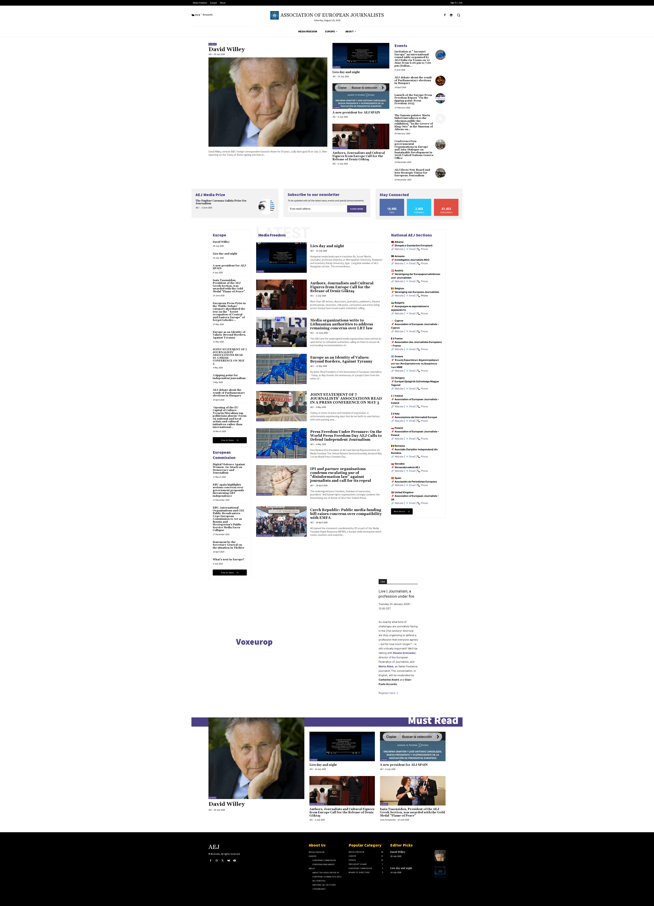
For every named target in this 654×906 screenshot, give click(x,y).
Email (412, 249)
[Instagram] (216, 860)
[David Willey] (267, 102)
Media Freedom (340, 148)
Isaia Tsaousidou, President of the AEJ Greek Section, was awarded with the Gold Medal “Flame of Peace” (229, 286)
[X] (222, 860)
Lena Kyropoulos (387, 819)
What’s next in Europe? (228, 559)
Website (399, 249)
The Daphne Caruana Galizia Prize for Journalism (221, 202)
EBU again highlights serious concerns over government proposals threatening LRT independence (228, 490)
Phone (424, 249)
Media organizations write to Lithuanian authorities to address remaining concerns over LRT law (341, 324)
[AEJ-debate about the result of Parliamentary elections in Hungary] (440, 81)
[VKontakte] (229, 860)
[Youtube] (234, 860)
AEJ (210, 54)
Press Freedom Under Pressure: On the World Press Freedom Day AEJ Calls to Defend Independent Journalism (346, 436)
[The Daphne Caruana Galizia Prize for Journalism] (266, 207)
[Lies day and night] (360, 55)
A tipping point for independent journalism (229, 377)
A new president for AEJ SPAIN (356, 112)
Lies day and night (346, 72)
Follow (419, 200)
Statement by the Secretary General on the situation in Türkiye (228, 545)
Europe (212, 44)
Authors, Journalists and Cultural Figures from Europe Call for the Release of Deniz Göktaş (358, 156)
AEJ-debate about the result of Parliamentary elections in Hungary (413, 80)
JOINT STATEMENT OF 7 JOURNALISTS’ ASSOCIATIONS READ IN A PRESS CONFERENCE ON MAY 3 (230, 356)
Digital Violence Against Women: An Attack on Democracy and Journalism (229, 469)
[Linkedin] (451, 15)
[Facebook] (445, 15)
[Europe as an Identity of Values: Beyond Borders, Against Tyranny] (281, 369)
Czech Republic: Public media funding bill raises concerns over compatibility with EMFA (346, 514)
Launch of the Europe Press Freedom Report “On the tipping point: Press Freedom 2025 (413, 99)
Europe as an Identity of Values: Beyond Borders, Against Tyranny (229, 335)
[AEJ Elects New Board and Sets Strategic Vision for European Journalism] (440, 173)
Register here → (388, 693)
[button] (458, 15)
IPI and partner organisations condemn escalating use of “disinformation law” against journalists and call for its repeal (340, 475)
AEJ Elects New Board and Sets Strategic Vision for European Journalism (412, 172)
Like (392, 200)
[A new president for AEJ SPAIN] (360, 96)
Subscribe (356, 208)
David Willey (226, 49)
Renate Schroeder (404, 653)
